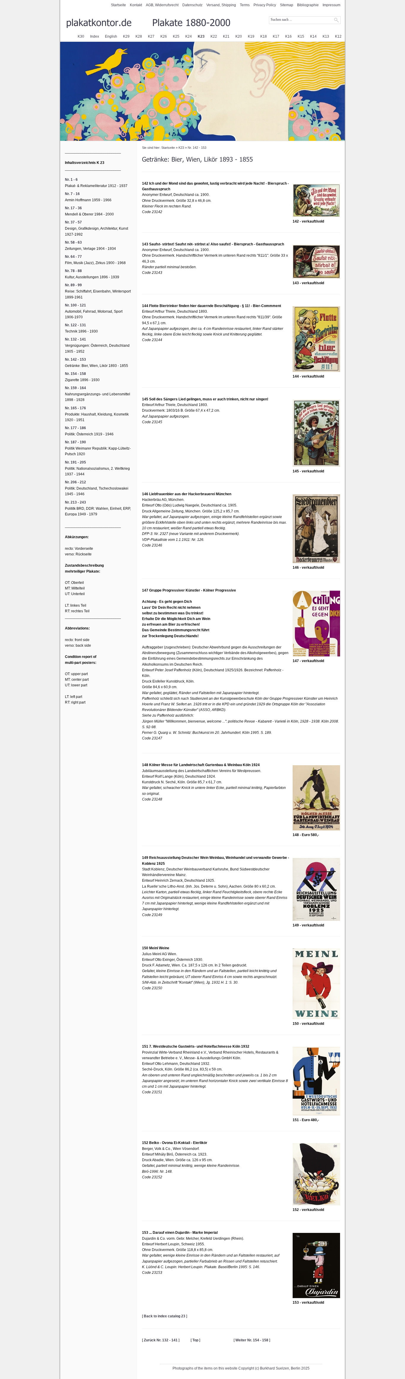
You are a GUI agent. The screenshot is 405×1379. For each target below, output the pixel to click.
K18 (263, 36)
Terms (245, 5)
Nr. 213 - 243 (75, 502)
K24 (188, 36)
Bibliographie (308, 5)
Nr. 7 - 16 (72, 194)
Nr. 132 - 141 (75, 339)
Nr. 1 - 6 (71, 180)
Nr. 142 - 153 (197, 147)
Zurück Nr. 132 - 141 (161, 1340)
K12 (338, 36)
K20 (238, 36)
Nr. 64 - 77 (73, 257)
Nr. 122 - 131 (75, 325)
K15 (301, 36)
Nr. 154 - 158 (75, 374)
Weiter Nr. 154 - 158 (251, 1340)
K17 (276, 36)
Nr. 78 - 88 (73, 271)
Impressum (331, 5)
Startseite (118, 5)
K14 (313, 36)
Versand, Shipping (221, 5)
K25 (176, 36)
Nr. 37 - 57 (73, 222)
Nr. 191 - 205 (75, 462)
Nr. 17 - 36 (73, 208)
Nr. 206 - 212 (75, 482)
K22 (214, 36)
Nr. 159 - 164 (75, 388)
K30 (81, 36)
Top (195, 1340)
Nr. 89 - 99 (73, 285)
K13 (326, 36)
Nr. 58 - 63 (73, 242)
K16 (288, 36)
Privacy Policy (264, 5)
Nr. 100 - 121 (75, 305)
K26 (163, 36)
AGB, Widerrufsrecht (162, 5)
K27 (151, 36)
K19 (251, 36)
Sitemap (286, 5)
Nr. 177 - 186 (75, 428)
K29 (126, 36)
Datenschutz (192, 5)
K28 (138, 36)
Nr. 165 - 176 (75, 408)
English (111, 36)
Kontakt (136, 5)
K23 (201, 36)
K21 (226, 36)
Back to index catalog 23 (164, 1316)
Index (94, 36)
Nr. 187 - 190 (75, 442)
